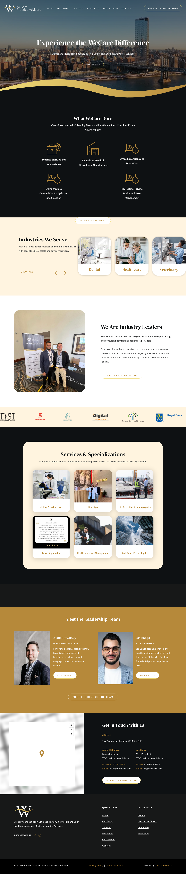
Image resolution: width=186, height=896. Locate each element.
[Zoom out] (71, 729)
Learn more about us (93, 220)
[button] (64, 8)
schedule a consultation (163, 8)
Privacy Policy (96, 865)
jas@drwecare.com (152, 768)
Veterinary (143, 833)
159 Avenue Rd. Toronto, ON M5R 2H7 (122, 740)
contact (127, 8)
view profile (65, 675)
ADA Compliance (114, 865)
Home (50, 8)
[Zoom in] (71, 725)
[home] (22, 8)
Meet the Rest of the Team (93, 697)
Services (106, 827)
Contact (106, 845)
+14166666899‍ (152, 764)
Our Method (108, 839)
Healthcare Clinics (147, 821)
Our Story (107, 821)
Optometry (143, 827)
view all (27, 271)
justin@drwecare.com (120, 768)
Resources (107, 833)
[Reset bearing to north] (71, 734)
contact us (93, 64)
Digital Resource (163, 865)
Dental (141, 815)
